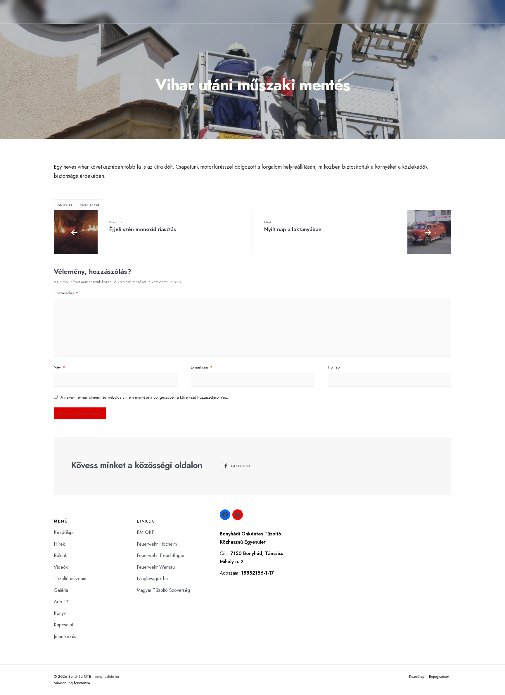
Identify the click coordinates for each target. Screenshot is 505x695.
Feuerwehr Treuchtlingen (161, 555)
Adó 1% (62, 601)
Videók (61, 567)
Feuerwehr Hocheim (157, 544)
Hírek (59, 544)
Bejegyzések (439, 676)
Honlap (334, 367)
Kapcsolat (63, 624)
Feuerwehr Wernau (156, 567)
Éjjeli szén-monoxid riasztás (142, 226)
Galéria (61, 590)
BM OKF (145, 532)
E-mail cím (201, 367)
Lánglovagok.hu (152, 578)
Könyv (60, 613)
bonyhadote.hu (107, 676)
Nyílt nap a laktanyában (292, 226)
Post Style (89, 204)
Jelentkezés (65, 636)
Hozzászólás (66, 293)
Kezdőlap (63, 532)
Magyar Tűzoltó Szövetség (163, 590)
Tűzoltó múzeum (70, 578)
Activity (65, 204)
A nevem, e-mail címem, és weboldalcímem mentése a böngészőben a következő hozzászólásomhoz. (144, 397)
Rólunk (60, 555)
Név (59, 367)
